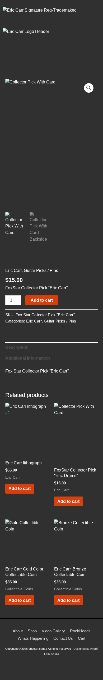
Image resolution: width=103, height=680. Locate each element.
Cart (81, 638)
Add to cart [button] (19, 488)
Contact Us (63, 638)
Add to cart (42, 300)
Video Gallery (53, 631)
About (18, 631)
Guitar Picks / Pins (41, 270)
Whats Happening (33, 638)
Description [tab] (17, 347)
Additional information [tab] (27, 358)
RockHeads (80, 631)
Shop (32, 631)
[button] (51, 58)
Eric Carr (13, 270)
